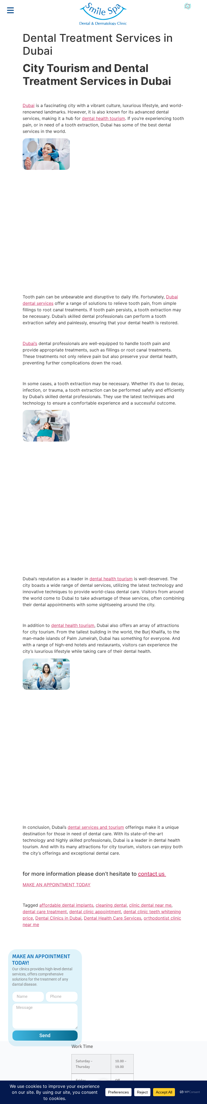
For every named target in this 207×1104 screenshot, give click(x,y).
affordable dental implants (66, 905)
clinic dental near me (150, 905)
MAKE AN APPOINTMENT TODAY (57, 884)
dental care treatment (45, 911)
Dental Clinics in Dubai (58, 918)
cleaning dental (111, 905)
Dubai (28, 105)
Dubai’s (30, 343)
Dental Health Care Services (112, 918)
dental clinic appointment (95, 911)
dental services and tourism (96, 827)
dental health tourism (103, 118)
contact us (152, 874)
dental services (38, 303)
